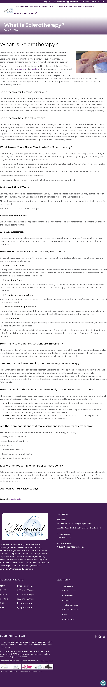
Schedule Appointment (67, 2)
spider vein (16, 499)
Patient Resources (74, 6)
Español (47, 2)
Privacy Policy (69, 619)
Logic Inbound (24, 671)
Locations (59, 6)
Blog (33, 13)
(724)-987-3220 (93, 2)
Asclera (35, 69)
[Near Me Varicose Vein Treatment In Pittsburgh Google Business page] (100, 636)
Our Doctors (19, 6)
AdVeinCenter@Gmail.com (70, 547)
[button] (103, 683)
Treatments (46, 6)
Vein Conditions (31, 6)
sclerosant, (21, 69)
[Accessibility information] (104, 636)
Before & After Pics (22, 13)
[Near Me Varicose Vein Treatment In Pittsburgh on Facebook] (96, 636)
